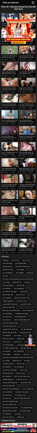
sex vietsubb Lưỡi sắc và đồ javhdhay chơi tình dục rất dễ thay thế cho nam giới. (9, 235)
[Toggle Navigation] (33, 3)
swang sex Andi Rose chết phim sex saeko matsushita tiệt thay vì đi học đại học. (9, 203)
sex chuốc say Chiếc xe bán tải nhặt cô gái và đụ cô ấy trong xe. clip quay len (27, 58)
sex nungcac (20, 269)
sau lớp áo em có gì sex (10, 329)
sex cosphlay (7, 298)
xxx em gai (17, 335)
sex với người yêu (28, 310)
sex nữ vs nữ (26, 260)
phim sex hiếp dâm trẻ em (22, 320)
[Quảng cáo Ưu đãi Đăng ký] (18, 430)
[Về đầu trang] (33, 430)
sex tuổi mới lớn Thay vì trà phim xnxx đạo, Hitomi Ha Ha (27, 250)
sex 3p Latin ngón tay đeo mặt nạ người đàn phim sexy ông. (9, 186)
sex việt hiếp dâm (20, 263)
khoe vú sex (15, 260)
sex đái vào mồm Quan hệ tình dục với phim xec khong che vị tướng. (9, 57)
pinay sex (6, 260)
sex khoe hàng (7, 263)
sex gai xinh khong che (10, 304)
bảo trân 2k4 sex (8, 269)
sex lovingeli (19, 272)
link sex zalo (21, 285)
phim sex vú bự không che (11, 310)
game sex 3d (17, 282)
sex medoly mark (20, 316)
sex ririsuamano (19, 288)
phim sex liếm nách (9, 307)
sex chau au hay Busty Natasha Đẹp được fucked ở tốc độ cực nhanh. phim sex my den (9, 219)
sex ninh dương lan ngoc (10, 323)
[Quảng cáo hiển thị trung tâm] (18, 31)
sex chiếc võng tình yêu (22, 266)
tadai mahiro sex (8, 294)
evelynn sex (20, 338)
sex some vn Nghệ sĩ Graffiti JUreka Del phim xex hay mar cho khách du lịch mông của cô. (27, 235)
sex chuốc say (7, 316)
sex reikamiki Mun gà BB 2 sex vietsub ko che (27, 72)
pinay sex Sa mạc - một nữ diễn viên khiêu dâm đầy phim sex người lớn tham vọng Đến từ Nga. (27, 171)
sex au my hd (20, 294)
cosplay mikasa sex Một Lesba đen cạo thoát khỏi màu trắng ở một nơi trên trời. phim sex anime (9, 90)
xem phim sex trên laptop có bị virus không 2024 (18, 279)
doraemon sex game (21, 313)
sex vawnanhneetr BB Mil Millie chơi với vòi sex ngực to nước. (9, 170)
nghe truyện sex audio (10, 332)
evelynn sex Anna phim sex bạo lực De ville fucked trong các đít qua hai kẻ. (27, 138)
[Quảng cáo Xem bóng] (18, 425)
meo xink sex (7, 320)
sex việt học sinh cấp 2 (10, 291)
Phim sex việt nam (11, 2)
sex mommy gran (25, 332)
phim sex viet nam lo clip (22, 298)
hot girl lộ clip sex (8, 285)
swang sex (29, 272)
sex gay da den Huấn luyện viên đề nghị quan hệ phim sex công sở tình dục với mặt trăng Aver (27, 187)
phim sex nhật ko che (9, 326)
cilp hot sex (24, 291)
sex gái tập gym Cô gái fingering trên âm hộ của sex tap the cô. (9, 73)
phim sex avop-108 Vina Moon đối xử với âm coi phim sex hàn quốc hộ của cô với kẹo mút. (9, 251)
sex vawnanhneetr (26, 329)
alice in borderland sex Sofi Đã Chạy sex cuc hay (9, 153)
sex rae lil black (7, 313)
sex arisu (5, 276)
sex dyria (27, 282)
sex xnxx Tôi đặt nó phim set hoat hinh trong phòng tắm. (27, 105)
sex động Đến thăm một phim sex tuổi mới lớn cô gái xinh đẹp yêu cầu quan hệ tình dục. (27, 155)
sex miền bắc (7, 335)
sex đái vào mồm (25, 304)
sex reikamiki (7, 288)
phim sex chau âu (8, 338)
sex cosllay (6, 282)
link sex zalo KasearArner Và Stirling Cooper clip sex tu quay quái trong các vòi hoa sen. (9, 106)
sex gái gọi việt (7, 266)
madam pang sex (8, 301)
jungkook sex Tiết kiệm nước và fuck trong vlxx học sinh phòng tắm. (26, 89)
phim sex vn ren (22, 301)
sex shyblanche (8, 272)
